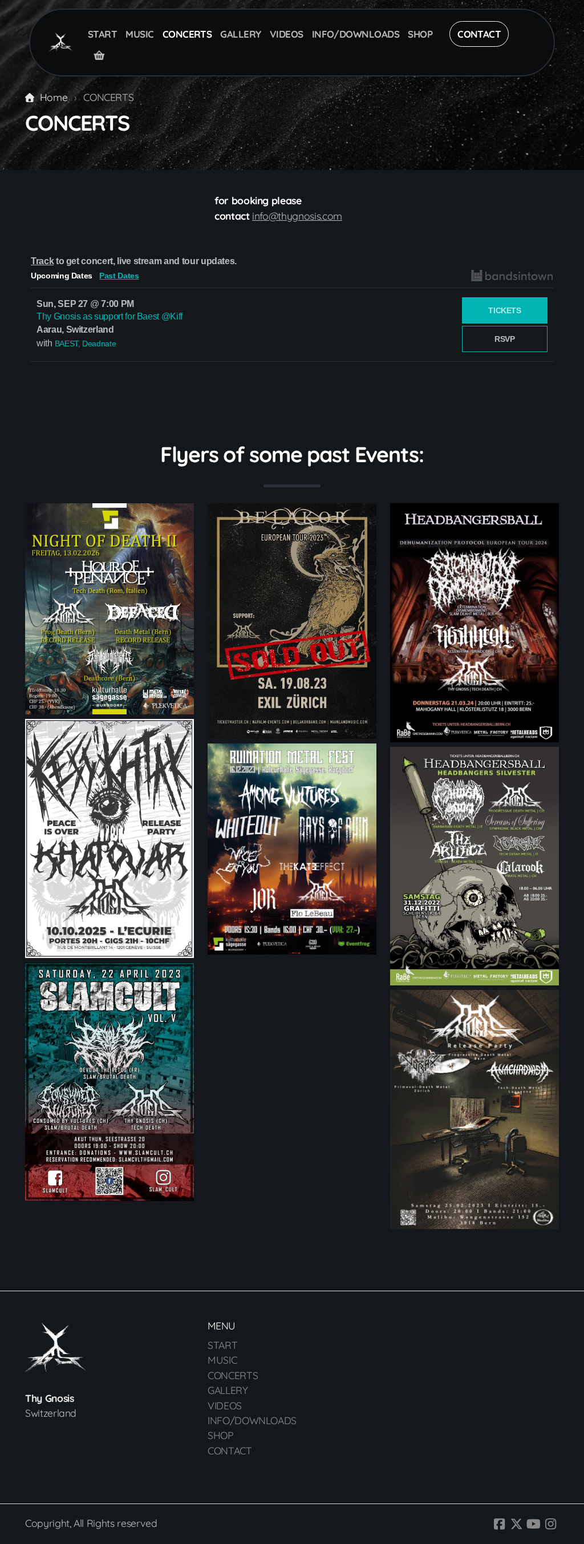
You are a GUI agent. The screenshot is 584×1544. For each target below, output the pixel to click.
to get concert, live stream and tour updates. (134, 261)
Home (53, 97)
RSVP (504, 338)
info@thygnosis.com (297, 215)
